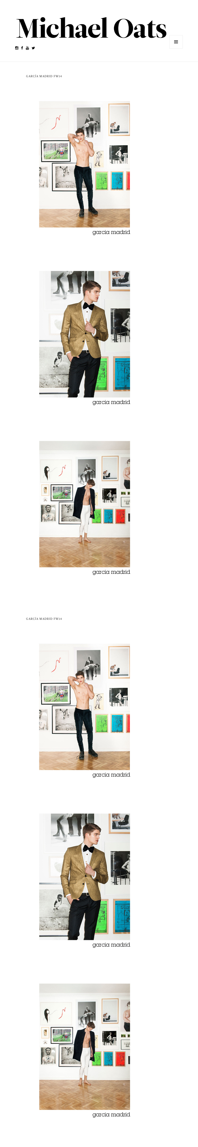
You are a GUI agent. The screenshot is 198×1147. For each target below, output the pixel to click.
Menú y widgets (176, 48)
